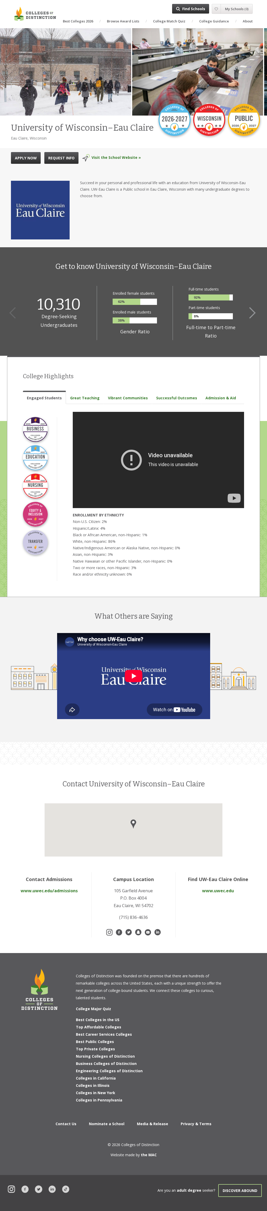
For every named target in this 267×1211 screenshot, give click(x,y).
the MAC (149, 1154)
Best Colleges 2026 (78, 21)
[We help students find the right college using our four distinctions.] (35, 14)
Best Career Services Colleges (104, 1034)
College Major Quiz (93, 1008)
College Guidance (214, 21)
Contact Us (66, 1123)
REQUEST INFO (61, 157)
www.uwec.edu (218, 891)
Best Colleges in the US (97, 1019)
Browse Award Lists (123, 21)
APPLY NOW (26, 157)
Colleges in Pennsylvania (99, 1100)
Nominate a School (106, 1123)
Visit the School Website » (116, 157)
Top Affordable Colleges (98, 1027)
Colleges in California (96, 1078)
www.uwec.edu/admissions (49, 891)
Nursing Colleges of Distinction (105, 1056)
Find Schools (193, 8)
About (248, 21)
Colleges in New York (95, 1092)
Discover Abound (240, 1190)
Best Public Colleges (95, 1041)
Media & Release (152, 1123)
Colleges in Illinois (93, 1085)
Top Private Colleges (95, 1048)
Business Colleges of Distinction (106, 1063)
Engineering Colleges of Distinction (109, 1070)
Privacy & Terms (196, 1123)
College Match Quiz (169, 21)
